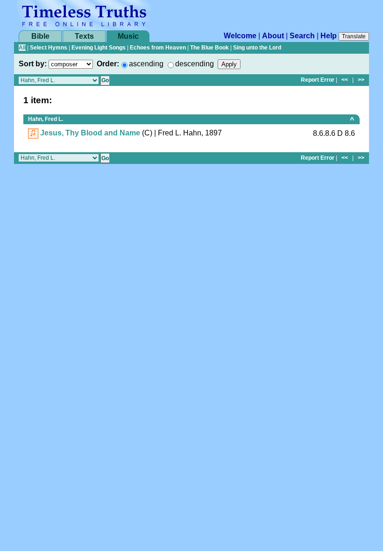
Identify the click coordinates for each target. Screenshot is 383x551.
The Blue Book (209, 47)
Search (302, 36)
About (273, 36)
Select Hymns (48, 47)
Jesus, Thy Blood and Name (90, 133)
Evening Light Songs (98, 47)
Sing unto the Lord (257, 47)
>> (361, 80)
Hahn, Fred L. (45, 119)
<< (344, 80)
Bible (40, 36)
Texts (84, 36)
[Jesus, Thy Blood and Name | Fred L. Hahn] (33, 133)
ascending (146, 64)
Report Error (317, 80)
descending (194, 64)
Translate (354, 36)
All (22, 47)
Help (328, 36)
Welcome (240, 36)
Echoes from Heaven (158, 47)
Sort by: (33, 64)
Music (128, 36)
